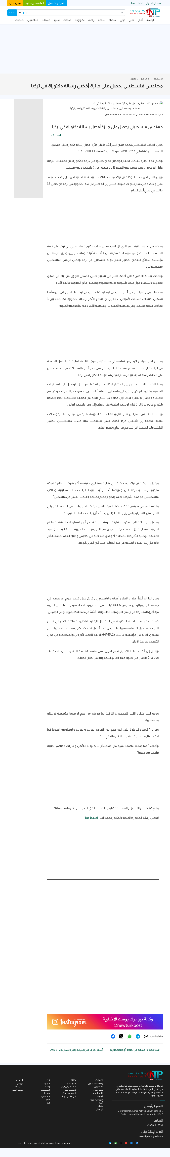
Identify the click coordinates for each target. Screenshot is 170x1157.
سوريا (47, 1083)
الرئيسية (158, 78)
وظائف (73, 1080)
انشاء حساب (135, 3)
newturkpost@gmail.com (151, 1136)
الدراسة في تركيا (69, 1096)
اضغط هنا (91, 817)
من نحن (19, 1083)
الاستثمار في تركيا (68, 1086)
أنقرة (101, 1103)
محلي (131, 20)
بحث (11, 12)
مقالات (67, 20)
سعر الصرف (71, 1083)
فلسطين (45, 1096)
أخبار (140, 20)
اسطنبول (98, 1086)
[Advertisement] (85, 49)
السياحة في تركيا (69, 1093)
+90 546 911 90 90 (155, 1125)
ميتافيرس (32, 20)
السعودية (45, 1090)
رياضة (91, 20)
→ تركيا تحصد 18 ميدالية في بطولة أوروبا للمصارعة (136, 1049)
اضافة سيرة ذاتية (35, 3)
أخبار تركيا (99, 1080)
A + (59, 135)
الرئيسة (150, 20)
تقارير (57, 20)
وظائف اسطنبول (95, 1083)
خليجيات (19, 20)
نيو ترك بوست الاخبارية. (28, 1143)
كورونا (100, 1096)
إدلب (47, 1086)
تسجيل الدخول (153, 3)
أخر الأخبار (145, 78)
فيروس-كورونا (96, 1099)
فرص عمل (15, 3)
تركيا (48, 1080)
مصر (48, 1099)
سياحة (101, 20)
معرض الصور (17, 1090)
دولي (122, 20)
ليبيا (48, 1103)
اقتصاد (112, 20)
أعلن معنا (19, 1086)
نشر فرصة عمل (56, 3)
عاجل (100, 1106)
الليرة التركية (98, 1093)
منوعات (46, 20)
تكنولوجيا (80, 20)
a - (52, 135)
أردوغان (99, 1109)
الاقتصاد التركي (70, 1090)
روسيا (47, 1093)
